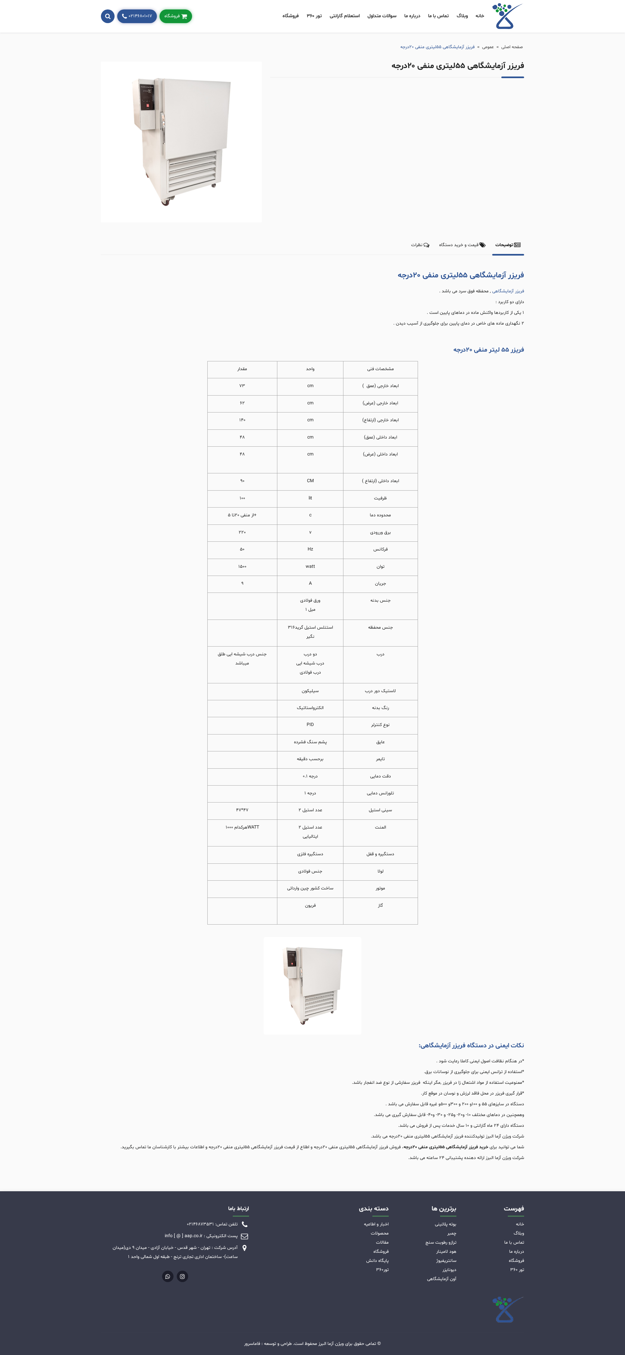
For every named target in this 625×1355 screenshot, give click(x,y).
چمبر (451, 1233)
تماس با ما (438, 16)
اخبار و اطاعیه (376, 1224)
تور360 (382, 1270)
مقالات (382, 1242)
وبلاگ (462, 16)
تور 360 (314, 16)
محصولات (380, 1233)
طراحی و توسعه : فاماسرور (268, 1344)
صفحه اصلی (512, 47)
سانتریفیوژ (446, 1261)
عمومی (488, 47)
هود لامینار (446, 1252)
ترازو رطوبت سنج (440, 1242)
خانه (480, 16)
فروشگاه (291, 16)
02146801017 (140, 16)
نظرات (417, 245)
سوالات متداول (382, 16)
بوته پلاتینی (445, 1224)
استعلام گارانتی (345, 16)
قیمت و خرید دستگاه (459, 245)
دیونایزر (449, 1270)
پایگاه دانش (377, 1261)
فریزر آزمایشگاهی (508, 291)
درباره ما (412, 16)
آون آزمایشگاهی (441, 1279)
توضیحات (504, 245)
